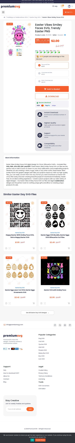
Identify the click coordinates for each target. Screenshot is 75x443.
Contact (6, 379)
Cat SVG (41, 341)
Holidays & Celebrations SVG (17, 17)
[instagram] (65, 325)
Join (30, 409)
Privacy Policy (43, 373)
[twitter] (60, 325)
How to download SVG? (11, 373)
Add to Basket (53, 89)
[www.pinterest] (70, 325)
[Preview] (10, 248)
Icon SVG (42, 359)
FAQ (4, 370)
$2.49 (52, 242)
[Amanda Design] (6, 248)
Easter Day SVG (35, 17)
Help (55, 6)
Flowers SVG (43, 350)
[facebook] (55, 325)
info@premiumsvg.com (14, 325)
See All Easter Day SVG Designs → (37, 313)
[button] (70, 6)
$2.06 (52, 297)
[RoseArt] (41, 248)
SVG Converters (44, 386)
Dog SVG (41, 338)
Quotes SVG (43, 344)
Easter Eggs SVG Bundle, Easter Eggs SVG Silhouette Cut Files (55, 236)
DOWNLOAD (53, 96)
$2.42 (17, 297)
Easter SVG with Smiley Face (55, 290)
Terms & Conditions (45, 376)
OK (32, 440)
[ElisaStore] (41, 303)
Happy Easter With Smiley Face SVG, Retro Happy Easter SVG (20, 236)
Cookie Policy (43, 370)
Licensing (42, 379)
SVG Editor (42, 389)
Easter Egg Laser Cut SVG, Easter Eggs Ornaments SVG (20, 291)
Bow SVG (41, 356)
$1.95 (17, 242)
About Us (6, 376)
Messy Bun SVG (44, 353)
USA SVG (41, 347)
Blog (4, 382)
